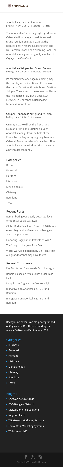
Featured (36, 25)
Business (11, 165)
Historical (11, 181)
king (11, 25)
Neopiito (11, 283)
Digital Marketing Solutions (23, 409)
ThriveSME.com (36, 462)
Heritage (46, 25)
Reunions (46, 71)
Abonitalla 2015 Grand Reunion (24, 22)
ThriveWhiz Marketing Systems (26, 426)
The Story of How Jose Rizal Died (24, 245)
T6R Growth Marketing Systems (26, 420)
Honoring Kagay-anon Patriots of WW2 (28, 240)
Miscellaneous (14, 186)
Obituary (11, 192)
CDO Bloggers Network (21, 404)
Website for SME (17, 431)
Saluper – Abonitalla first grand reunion (29, 114)
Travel (9, 203)
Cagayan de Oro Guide (21, 399)
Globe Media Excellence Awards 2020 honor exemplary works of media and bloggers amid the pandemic (31, 230)
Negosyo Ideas (16, 415)
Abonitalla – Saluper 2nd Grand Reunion (29, 68)
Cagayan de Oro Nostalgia (39, 268)
